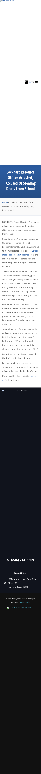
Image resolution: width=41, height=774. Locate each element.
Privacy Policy (25, 602)
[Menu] (36, 82)
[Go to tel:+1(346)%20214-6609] (26, 82)
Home (5, 202)
